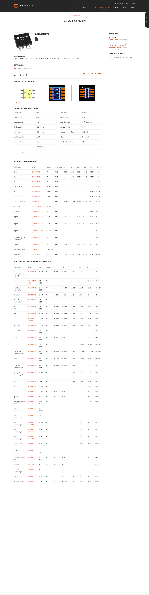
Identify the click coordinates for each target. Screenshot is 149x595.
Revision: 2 (113, 37)
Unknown (17, 69)
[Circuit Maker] (24, 6)
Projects (85, 8)
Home (76, 8)
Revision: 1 (113, 45)
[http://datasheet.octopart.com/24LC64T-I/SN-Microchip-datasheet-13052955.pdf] (36, 39)
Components (104, 8)
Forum (115, 8)
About (133, 8)
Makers (124, 8)
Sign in (133, 3)
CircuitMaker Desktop (121, 3)
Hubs (94, 8)
